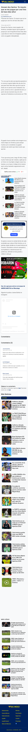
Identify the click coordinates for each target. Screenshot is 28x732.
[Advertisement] (14, 57)
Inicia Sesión (18, 713)
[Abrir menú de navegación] (24, 1)
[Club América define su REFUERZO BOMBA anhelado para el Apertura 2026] (7, 547)
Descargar (14, 234)
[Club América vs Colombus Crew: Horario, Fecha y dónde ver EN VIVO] (7, 570)
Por (6, 16)
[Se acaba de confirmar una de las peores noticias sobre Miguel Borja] (7, 489)
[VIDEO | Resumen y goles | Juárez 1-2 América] (7, 582)
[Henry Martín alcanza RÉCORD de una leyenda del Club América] (9, 180)
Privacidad (18, 721)
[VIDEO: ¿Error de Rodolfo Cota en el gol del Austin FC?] (6, 662)
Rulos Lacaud (6, 373)
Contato (17, 718)
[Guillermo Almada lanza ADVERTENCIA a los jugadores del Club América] (9, 197)
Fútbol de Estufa (5, 715)
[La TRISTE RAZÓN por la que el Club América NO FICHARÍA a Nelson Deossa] (9, 205)
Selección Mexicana (6, 723)
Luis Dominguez (6, 362)
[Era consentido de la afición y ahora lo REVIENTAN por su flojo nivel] (7, 466)
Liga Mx (3, 718)
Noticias (18, 710)
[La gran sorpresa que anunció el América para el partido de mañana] (6, 647)
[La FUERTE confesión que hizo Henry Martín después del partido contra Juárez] (7, 512)
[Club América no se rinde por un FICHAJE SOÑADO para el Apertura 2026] (7, 524)
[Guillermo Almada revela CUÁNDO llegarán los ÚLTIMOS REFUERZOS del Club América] (9, 214)
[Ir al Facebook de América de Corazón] (16, 724)
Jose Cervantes (6, 348)
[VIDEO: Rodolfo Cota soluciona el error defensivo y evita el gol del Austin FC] (6, 632)
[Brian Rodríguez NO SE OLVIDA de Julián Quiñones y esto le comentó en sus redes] (9, 189)
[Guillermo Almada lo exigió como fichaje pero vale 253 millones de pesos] (7, 501)
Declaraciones (5, 710)
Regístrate (18, 715)
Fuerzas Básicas (5, 713)
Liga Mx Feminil (5, 721)
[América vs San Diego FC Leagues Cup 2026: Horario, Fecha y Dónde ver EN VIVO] (6, 678)
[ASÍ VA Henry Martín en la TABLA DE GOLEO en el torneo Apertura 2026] (7, 559)
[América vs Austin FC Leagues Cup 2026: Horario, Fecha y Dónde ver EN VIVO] (6, 655)
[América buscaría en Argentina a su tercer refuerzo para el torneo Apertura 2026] (6, 686)
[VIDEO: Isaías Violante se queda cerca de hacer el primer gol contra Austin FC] (6, 640)
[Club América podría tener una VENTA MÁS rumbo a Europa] (7, 536)
